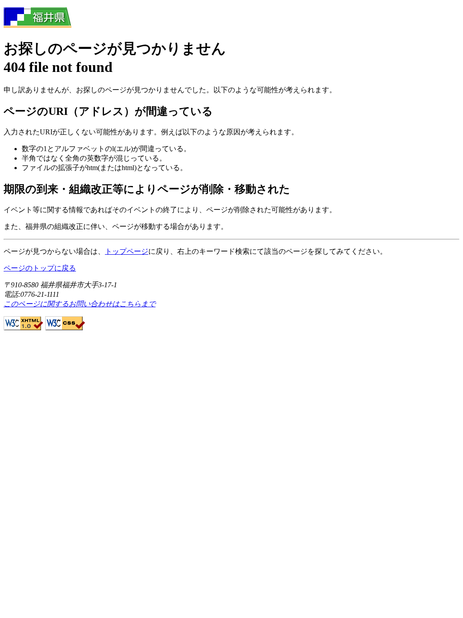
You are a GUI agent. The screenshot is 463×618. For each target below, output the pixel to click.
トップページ (126, 251)
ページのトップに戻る (40, 268)
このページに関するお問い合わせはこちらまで (80, 304)
